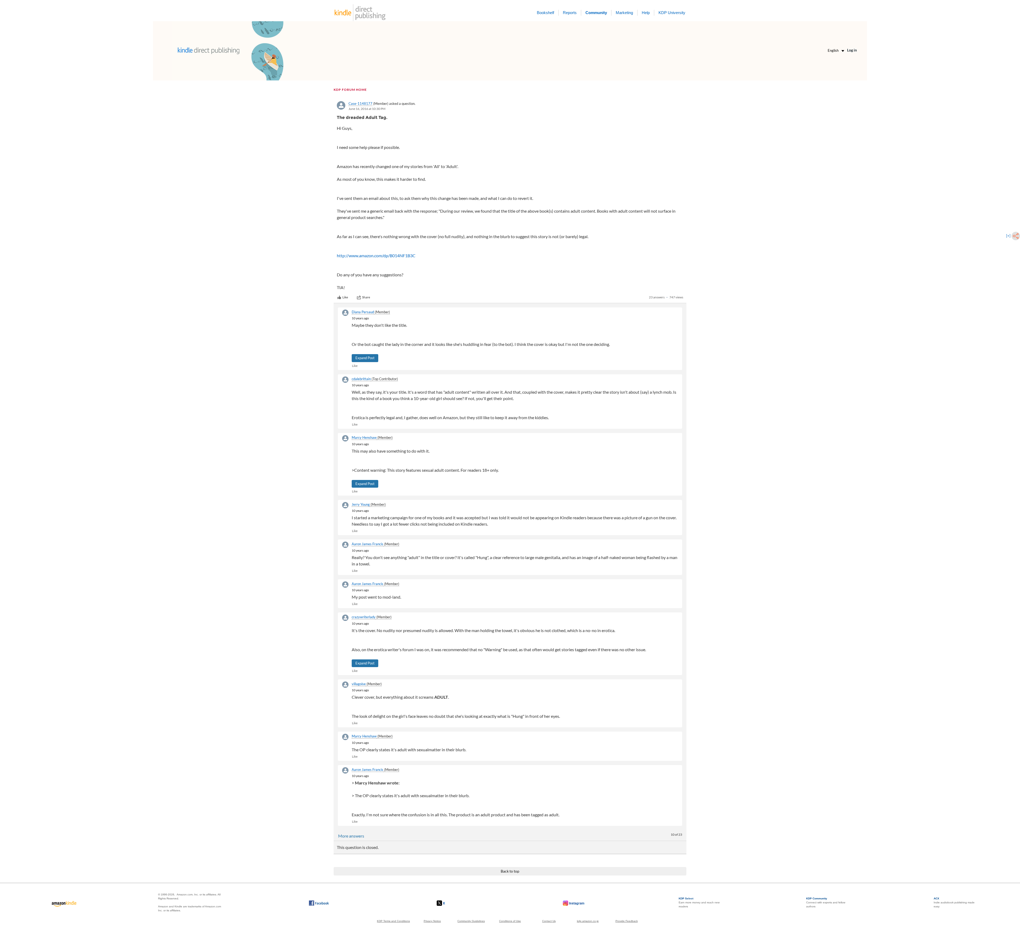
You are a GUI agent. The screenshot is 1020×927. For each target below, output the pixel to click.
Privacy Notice (432, 921)
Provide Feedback (626, 921)
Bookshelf (545, 12)
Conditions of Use (510, 921)
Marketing (624, 12)
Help (646, 12)
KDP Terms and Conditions (393, 921)
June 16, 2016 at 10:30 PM (366, 109)
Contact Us (549, 921)
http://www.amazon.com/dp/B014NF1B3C (376, 255)
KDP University (671, 12)
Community (596, 12)
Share (366, 297)
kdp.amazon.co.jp (588, 921)
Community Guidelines (471, 921)
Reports (570, 12)
